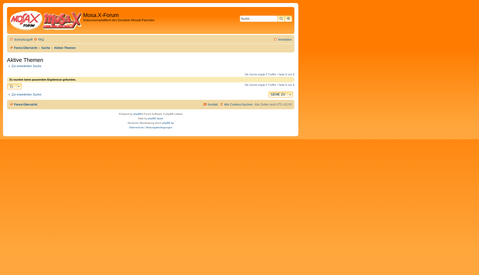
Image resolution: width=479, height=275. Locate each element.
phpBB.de (168, 123)
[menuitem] (39, 39)
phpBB (137, 114)
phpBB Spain (155, 118)
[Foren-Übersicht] (45, 20)
